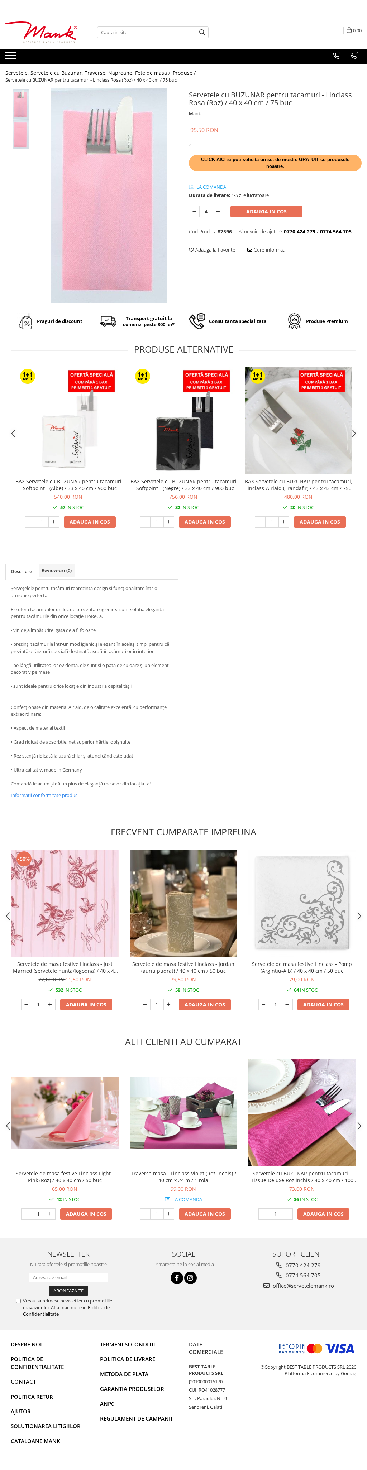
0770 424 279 (302, 1265)
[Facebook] (177, 1278)
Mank (195, 113)
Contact (23, 1381)
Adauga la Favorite (214, 249)
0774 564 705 (302, 1275)
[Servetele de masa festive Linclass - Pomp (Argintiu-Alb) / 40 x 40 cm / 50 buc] (302, 903)
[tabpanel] (108, 195)
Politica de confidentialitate (37, 1362)
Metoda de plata (124, 1374)
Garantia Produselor (132, 1388)
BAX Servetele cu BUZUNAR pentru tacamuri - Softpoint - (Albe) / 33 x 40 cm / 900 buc (68, 485)
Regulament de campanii (136, 1418)
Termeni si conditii (127, 1344)
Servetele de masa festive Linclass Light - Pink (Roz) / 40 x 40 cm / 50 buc (65, 1177)
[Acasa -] (41, 32)
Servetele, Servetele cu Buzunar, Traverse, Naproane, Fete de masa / (88, 72)
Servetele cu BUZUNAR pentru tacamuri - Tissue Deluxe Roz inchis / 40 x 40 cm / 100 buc (302, 1177)
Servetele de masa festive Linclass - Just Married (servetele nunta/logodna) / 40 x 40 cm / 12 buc (65, 967)
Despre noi (26, 1344)
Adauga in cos (266, 211)
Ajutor (21, 1411)
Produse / (185, 72)
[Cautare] (202, 32)
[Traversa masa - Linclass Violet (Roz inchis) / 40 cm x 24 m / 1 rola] (183, 1112)
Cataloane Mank (35, 1441)
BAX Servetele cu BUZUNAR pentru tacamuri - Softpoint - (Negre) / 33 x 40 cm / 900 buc (183, 485)
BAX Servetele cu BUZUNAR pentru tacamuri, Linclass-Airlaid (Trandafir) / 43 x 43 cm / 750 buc (298, 485)
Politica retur (32, 1396)
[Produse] (11, 57)
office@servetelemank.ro (302, 1285)
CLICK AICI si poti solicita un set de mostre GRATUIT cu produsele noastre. (275, 163)
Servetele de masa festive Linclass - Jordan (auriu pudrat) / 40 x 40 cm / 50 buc (183, 967)
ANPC (107, 1403)
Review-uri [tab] (57, 570)
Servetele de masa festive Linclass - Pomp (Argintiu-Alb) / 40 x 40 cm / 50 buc (302, 967)
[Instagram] (190, 1278)
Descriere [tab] (21, 571)
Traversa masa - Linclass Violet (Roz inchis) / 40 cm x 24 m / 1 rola (183, 1177)
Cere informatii (269, 249)
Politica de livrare (127, 1359)
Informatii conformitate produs (44, 795)
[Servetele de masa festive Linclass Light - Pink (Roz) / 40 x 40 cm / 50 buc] (65, 1112)
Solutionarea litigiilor (46, 1426)
